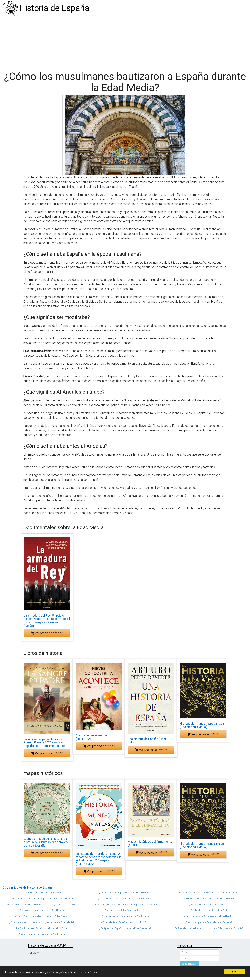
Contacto (33, 952)
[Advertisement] (125, 42)
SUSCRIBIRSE (189, 964)
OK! (234, 971)
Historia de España (54, 8)
